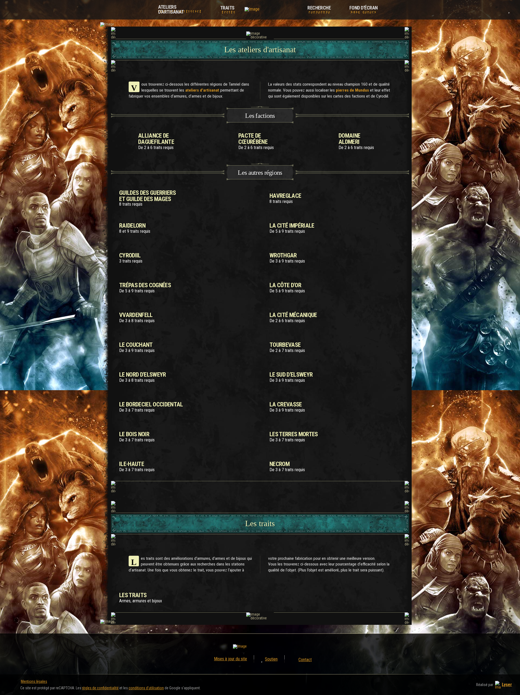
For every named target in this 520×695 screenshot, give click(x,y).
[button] (499, 9)
